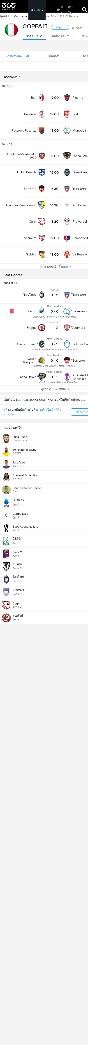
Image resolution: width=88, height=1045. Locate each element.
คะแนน (37, 10)
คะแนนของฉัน (67, 10)
